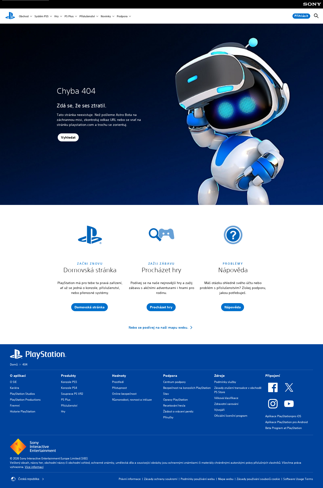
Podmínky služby (225, 382)
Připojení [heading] (272, 375)
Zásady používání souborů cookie (258, 479)
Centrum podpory (174, 382)
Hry (56, 16)
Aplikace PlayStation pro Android (286, 422)
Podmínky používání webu (198, 479)
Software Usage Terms (298, 479)
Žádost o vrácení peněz (178, 411)
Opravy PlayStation (175, 400)
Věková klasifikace (226, 398)
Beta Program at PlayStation (283, 428)
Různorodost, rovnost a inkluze (132, 400)
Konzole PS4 (69, 388)
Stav (166, 394)
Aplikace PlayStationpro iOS (283, 416)
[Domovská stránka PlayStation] (10, 16)
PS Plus (69, 16)
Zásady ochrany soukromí (160, 479)
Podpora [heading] (170, 375)
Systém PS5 (41, 16)
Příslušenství (87, 16)
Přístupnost (119, 388)
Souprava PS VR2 (72, 394)
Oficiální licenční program (230, 416)
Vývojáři (219, 410)
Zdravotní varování (226, 404)
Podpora (122, 16)
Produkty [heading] (68, 375)
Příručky (168, 417)
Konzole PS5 (69, 382)
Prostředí (118, 382)
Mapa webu (225, 479)
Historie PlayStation (22, 411)
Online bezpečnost (124, 394)
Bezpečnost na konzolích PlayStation (187, 388)
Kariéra (14, 388)
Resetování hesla (174, 405)
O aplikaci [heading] (18, 375)
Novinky (106, 16)
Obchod (24, 16)
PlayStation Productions (25, 400)
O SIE (13, 382)
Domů (14, 364)
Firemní (15, 405)
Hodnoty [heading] (119, 375)
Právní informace (130, 479)
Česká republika (28, 479)
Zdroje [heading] (219, 375)
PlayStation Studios (22, 394)
